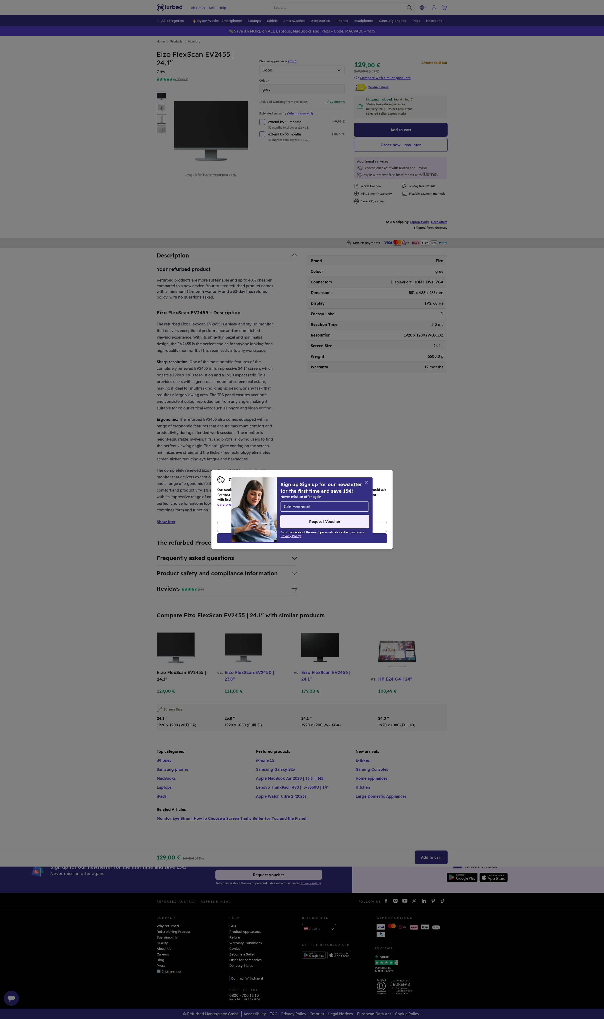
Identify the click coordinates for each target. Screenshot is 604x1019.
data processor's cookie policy (326, 504)
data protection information (240, 504)
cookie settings (316, 499)
